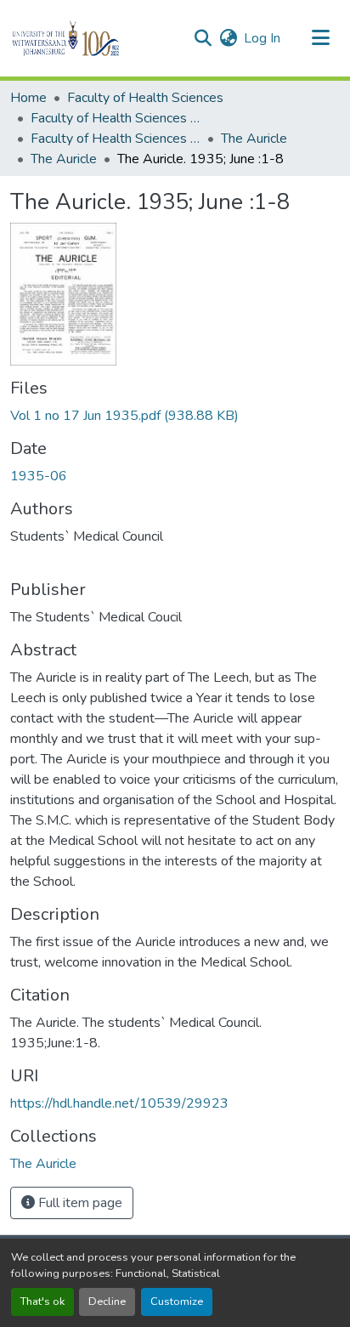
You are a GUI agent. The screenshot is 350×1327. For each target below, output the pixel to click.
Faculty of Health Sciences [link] (145, 97)
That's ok (42, 1301)
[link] (175, 415)
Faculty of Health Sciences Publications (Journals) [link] (115, 118)
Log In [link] (262, 38)
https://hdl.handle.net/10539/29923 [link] (119, 1103)
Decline (107, 1301)
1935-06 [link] (38, 476)
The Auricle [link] (254, 138)
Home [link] (28, 97)
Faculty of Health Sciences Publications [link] (115, 138)
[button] (94, 38)
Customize (176, 1301)
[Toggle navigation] (321, 38)
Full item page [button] (78, 1203)
